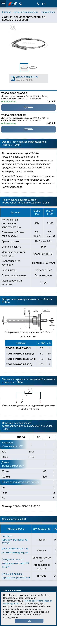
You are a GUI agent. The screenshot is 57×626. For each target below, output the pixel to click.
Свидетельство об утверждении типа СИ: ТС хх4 (15, 563)
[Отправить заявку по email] (44, 4)
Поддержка (12, 591)
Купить (28, 107)
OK (29, 620)
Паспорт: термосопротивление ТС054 (14, 540)
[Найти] (20, 4)
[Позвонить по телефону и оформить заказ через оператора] (38, 4)
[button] (30, 43)
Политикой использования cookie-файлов (27, 602)
